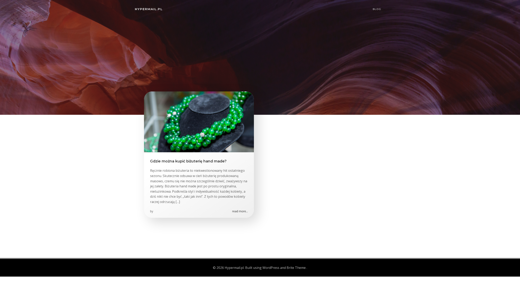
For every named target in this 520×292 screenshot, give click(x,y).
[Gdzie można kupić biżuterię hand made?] (199, 121)
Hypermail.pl (149, 9)
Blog (377, 9)
